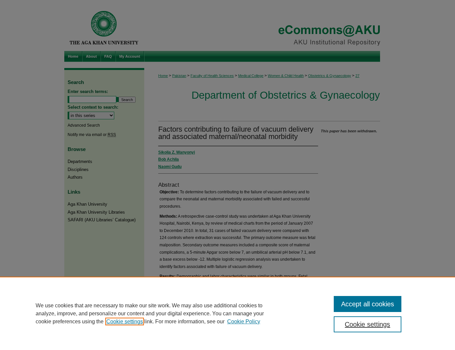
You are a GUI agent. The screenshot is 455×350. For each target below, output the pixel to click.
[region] (227, 313)
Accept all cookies (367, 304)
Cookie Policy (243, 321)
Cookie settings (124, 321)
